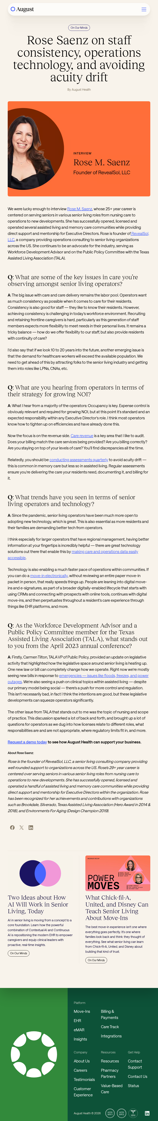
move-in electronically (49, 575)
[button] (144, 9)
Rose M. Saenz (79, 208)
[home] (22, 9)
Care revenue (82, 435)
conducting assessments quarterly (79, 459)
